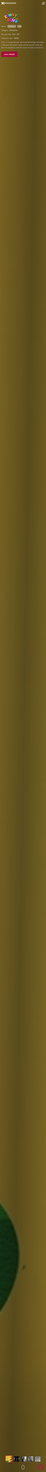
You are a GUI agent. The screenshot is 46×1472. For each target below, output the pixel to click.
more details (9, 54)
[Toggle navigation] (43, 3)
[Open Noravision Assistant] (40, 1466)
